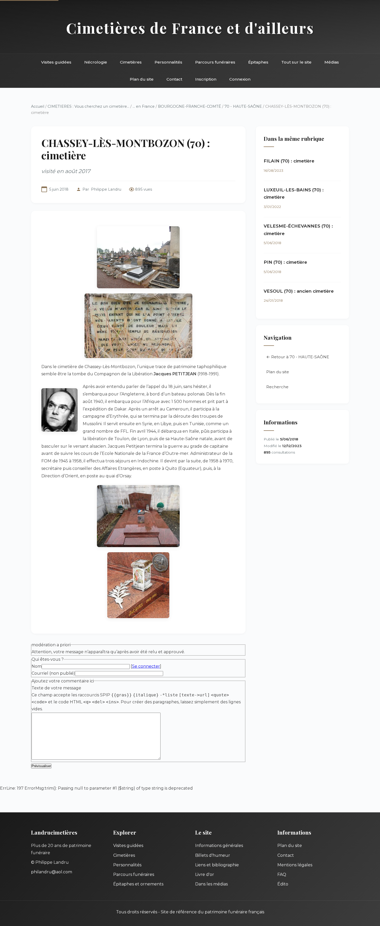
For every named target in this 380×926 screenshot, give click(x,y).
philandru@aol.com (51, 871)
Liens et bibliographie (217, 864)
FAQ (281, 874)
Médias (331, 62)
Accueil (37, 106)
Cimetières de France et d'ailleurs (190, 27)
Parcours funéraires (215, 62)
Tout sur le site (296, 62)
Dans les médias (211, 884)
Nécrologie (95, 62)
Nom (37, 666)
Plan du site (142, 79)
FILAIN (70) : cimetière (289, 161)
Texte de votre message (56, 688)
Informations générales (219, 845)
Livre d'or (204, 874)
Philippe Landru (106, 189)
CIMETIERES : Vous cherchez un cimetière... (88, 106)
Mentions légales (294, 864)
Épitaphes (258, 62)
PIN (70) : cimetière (285, 262)
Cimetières (131, 62)
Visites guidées (56, 62)
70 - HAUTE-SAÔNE (243, 106)
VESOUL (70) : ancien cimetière (299, 291)
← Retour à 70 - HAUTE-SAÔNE (297, 356)
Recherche (277, 386)
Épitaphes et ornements (138, 884)
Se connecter (146, 666)
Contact (174, 79)
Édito (282, 884)
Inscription (205, 79)
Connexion (239, 79)
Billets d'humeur (212, 855)
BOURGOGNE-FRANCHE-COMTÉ (189, 106)
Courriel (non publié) (53, 673)
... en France (144, 106)
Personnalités (168, 62)
